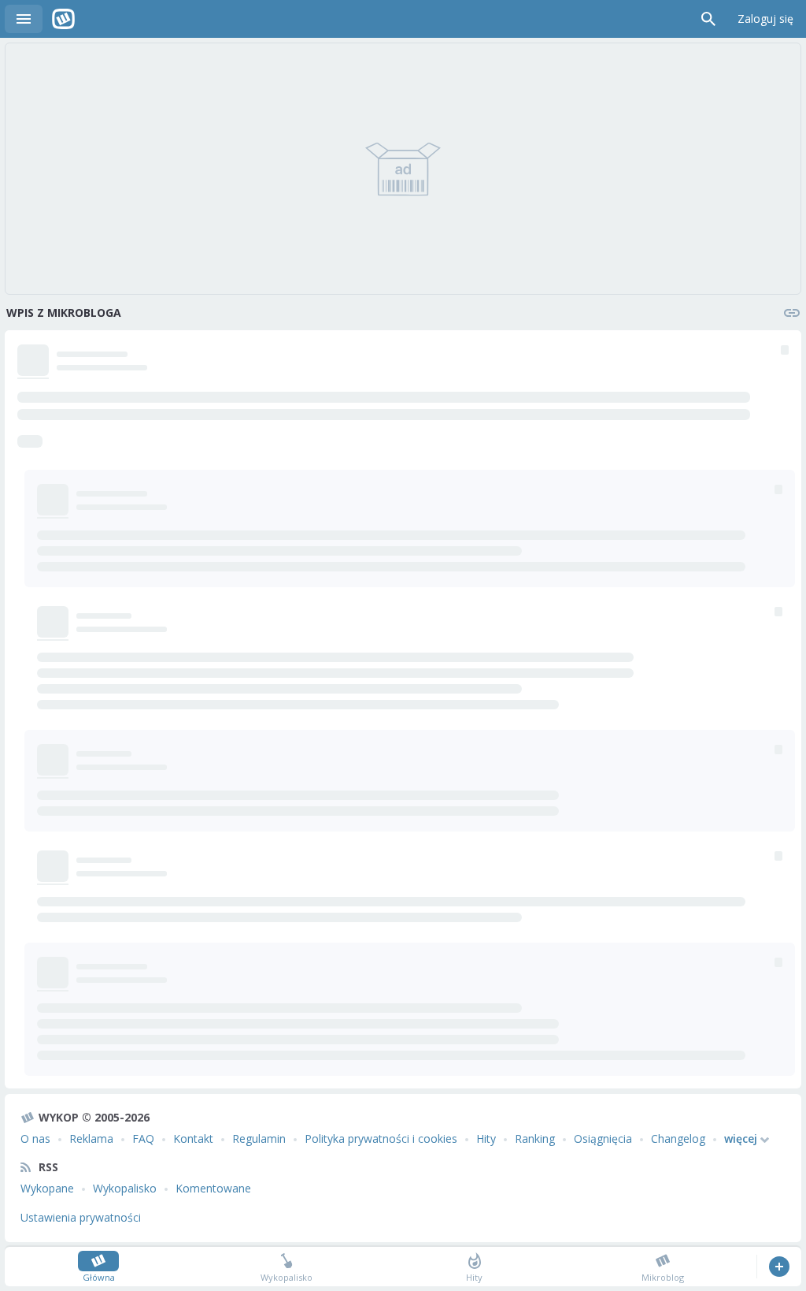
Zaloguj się (765, 18)
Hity (486, 1138)
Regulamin (259, 1138)
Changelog (678, 1138)
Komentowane (213, 1188)
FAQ (143, 1138)
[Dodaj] (778, 1266)
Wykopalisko (125, 1188)
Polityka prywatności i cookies (381, 1138)
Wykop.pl (63, 19)
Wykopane (47, 1188)
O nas (35, 1138)
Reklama (91, 1138)
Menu (24, 19)
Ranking (535, 1138)
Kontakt (193, 1138)
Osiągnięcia (603, 1138)
